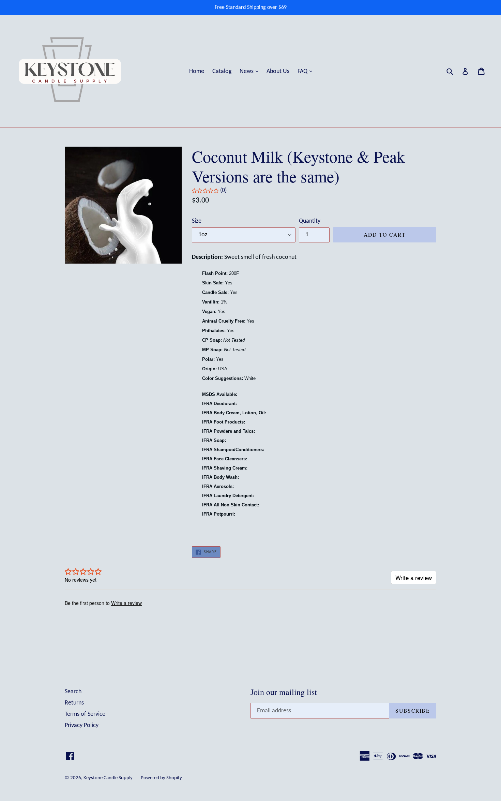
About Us (278, 71)
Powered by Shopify (161, 778)
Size (196, 221)
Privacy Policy (81, 725)
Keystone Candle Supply (108, 778)
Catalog (221, 71)
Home (196, 71)
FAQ (307, 71)
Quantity (309, 221)
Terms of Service (85, 714)
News (251, 71)
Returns (74, 703)
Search (73, 691)
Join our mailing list (283, 692)
